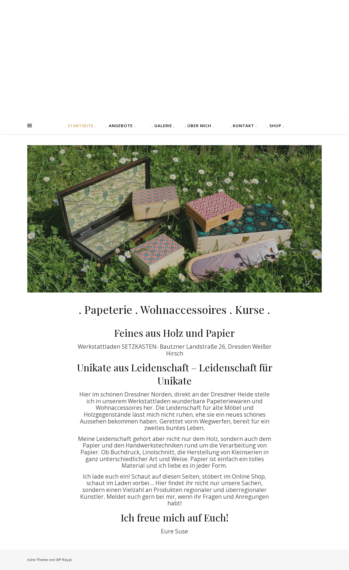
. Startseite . (80, 125)
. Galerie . (163, 125)
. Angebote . (121, 125)
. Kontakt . (243, 125)
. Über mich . (199, 125)
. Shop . (275, 125)
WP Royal (63, 559)
